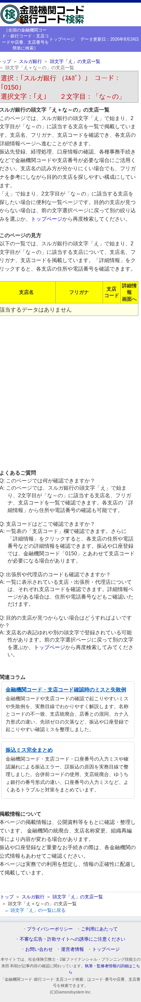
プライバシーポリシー (50, 928)
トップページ (62, 39)
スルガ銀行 (30, 61)
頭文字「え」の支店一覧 (75, 61)
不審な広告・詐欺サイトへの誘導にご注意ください (72, 939)
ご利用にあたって (99, 928)
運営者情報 (72, 949)
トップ (7, 896)
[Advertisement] (70, 392)
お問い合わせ (39, 949)
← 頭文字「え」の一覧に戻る (35, 910)
